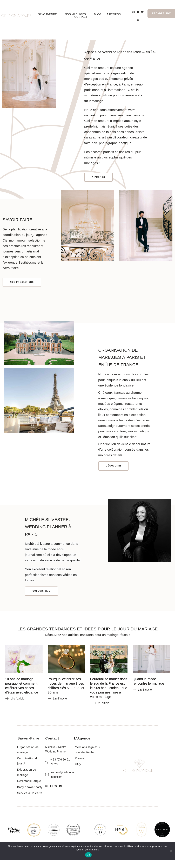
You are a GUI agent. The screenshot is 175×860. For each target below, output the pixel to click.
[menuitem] (49, 14)
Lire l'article (17, 698)
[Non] (170, 851)
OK (88, 855)
